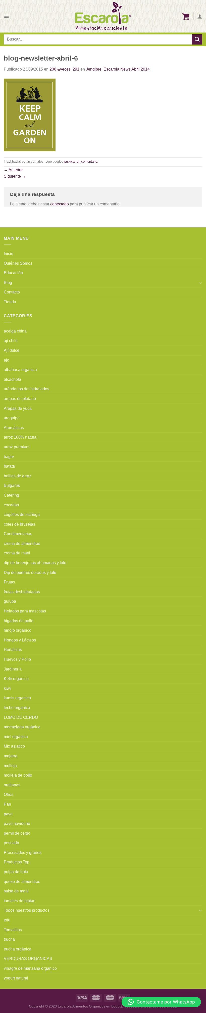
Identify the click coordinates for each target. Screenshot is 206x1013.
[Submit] (197, 39)
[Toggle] (200, 283)
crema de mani (17, 553)
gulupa (10, 601)
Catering (11, 495)
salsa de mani (16, 891)
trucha (9, 939)
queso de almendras (22, 881)
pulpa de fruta (16, 872)
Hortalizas (13, 649)
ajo (6, 360)
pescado (11, 843)
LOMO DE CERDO (21, 717)
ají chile (11, 341)
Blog (8, 282)
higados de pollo (18, 621)
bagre (9, 457)
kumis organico (17, 698)
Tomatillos (13, 930)
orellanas (12, 785)
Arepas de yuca (18, 408)
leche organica (17, 708)
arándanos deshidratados (26, 389)
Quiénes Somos (18, 263)
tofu (7, 920)
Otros (8, 794)
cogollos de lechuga (22, 514)
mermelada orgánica (22, 727)
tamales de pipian (19, 901)
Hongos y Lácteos (20, 640)
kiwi (7, 688)
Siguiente (15, 176)
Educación (13, 273)
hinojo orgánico (17, 630)
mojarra (10, 756)
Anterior (13, 170)
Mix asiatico (14, 746)
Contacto (12, 292)
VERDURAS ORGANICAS (28, 958)
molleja (10, 766)
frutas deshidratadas (22, 592)
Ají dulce (11, 350)
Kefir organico (16, 679)
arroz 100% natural (20, 437)
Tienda (10, 302)
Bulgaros (12, 485)
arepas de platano (20, 399)
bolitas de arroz (17, 476)
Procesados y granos (22, 852)
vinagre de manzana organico (30, 968)
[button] (161, 1002)
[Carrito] (186, 16)
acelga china (15, 331)
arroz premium (16, 447)
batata (9, 466)
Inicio (8, 253)
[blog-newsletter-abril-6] (30, 114)
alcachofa (12, 379)
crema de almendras (22, 543)
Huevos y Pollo (17, 659)
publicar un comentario (80, 161)
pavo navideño (17, 823)
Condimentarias (18, 534)
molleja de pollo (18, 775)
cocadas (11, 505)
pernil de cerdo (17, 833)
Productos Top (16, 862)
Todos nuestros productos (26, 910)
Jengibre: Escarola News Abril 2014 (118, 69)
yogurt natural (16, 978)
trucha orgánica (17, 949)
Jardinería (13, 669)
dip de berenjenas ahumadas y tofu (35, 563)
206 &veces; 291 (64, 69)
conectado (59, 204)
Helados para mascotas (25, 611)
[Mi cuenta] (199, 16)
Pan (7, 804)
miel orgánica (16, 737)
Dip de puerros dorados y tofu (30, 572)
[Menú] (6, 16)
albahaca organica (20, 370)
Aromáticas (14, 428)
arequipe (12, 418)
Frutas (9, 582)
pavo (8, 814)
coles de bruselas (19, 524)
